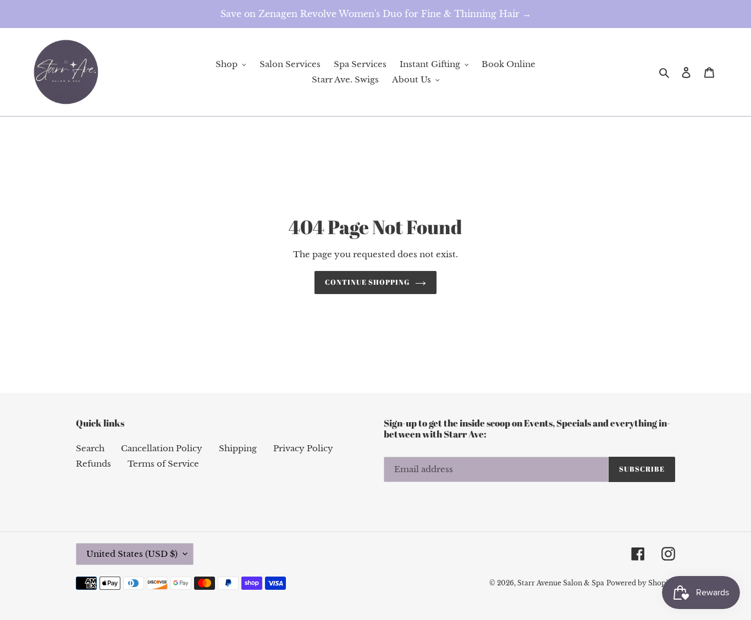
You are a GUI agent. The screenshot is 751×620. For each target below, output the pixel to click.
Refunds (93, 463)
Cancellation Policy (161, 448)
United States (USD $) (132, 554)
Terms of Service (163, 463)
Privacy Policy (303, 448)
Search (90, 448)
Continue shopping (367, 282)
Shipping (238, 448)
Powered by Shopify (640, 583)
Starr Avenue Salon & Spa (560, 583)
